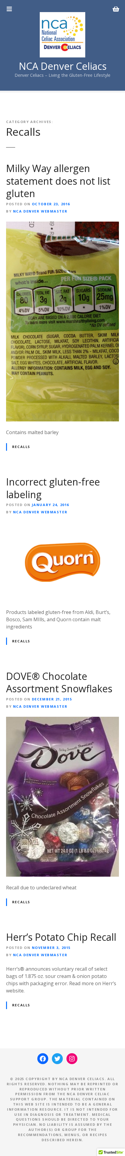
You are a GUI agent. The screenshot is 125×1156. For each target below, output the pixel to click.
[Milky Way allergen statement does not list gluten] (62, 225)
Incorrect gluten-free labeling (53, 488)
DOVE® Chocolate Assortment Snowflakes (59, 682)
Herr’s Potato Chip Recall (61, 936)
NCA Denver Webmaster (40, 211)
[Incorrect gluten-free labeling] (62, 526)
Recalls (21, 446)
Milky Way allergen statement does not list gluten (58, 181)
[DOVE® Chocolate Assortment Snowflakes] (62, 720)
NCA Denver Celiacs (62, 66)
